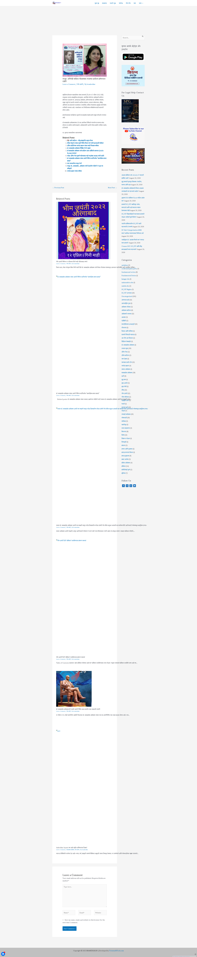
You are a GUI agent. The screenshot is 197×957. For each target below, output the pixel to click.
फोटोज (121, 3)
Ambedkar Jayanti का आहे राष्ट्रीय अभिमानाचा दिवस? (71, 847)
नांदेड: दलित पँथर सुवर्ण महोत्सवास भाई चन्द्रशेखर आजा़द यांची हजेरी (85, 155)
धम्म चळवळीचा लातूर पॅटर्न (74, 163)
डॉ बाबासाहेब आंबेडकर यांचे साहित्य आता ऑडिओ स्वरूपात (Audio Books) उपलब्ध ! (85, 151)
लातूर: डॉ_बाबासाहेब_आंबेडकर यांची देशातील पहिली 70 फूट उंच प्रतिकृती (85, 166)
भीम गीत (128, 3)
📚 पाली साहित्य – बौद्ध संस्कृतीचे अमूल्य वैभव (80, 140)
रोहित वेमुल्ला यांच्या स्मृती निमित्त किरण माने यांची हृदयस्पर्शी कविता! (85, 143)
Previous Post (58, 187)
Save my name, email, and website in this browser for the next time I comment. (84, 921)
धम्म (135, 3)
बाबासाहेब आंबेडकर (70, 849)
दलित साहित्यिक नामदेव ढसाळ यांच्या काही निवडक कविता (83, 145)
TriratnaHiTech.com (116, 950)
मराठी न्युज (113, 3)
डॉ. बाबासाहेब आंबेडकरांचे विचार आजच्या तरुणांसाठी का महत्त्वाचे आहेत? (133, 189)
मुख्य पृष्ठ (97, 3)
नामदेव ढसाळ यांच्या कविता (74, 171)
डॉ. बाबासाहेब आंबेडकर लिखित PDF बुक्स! (78, 148)
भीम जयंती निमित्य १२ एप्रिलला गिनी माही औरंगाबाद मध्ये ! (72, 261)
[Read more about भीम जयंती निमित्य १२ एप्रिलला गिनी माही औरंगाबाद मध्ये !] (83, 230)
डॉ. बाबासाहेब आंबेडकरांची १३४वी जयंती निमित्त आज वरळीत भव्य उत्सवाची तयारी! (78, 709)
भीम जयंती (80, 84)
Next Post (112, 187)
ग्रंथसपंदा (104, 3)
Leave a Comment (69, 84)
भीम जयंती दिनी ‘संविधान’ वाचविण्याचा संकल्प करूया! (70, 657)
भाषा (140, 3)
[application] (142, 3)
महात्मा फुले (125, 407)
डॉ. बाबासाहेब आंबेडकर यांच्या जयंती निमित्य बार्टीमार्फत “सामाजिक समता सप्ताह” (86, 159)
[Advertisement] (98, 17)
